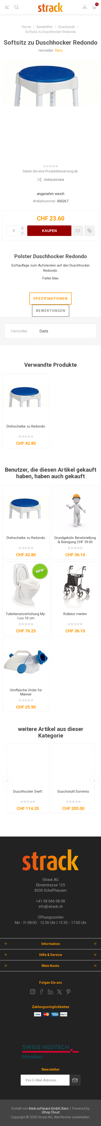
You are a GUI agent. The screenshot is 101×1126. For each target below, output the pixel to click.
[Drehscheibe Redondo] (26, 397)
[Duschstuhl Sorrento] (73, 765)
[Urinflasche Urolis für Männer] (26, 661)
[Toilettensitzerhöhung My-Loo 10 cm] (26, 585)
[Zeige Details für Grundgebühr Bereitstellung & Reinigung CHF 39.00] (75, 509)
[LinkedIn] (50, 991)
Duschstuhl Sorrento (73, 791)
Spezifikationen (50, 298)
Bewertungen (50, 311)
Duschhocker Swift (27, 791)
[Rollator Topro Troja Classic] (75, 585)
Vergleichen (54, 180)
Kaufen (49, 231)
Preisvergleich (89, 230)
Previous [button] (6, 780)
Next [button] (94, 780)
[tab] (50, 298)
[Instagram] (32, 991)
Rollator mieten (75, 614)
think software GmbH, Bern (49, 1108)
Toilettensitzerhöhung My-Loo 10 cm (26, 616)
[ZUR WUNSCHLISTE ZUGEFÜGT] (78, 230)
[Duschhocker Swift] (28, 765)
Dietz (59, 50)
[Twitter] (59, 992)
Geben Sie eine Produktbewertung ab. (50, 171)
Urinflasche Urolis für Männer (26, 692)
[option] (27, 778)
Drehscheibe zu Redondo (26, 426)
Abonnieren (75, 1080)
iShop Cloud (50, 1112)
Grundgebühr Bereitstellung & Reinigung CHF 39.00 (75, 540)
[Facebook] (41, 991)
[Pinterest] (68, 991)
